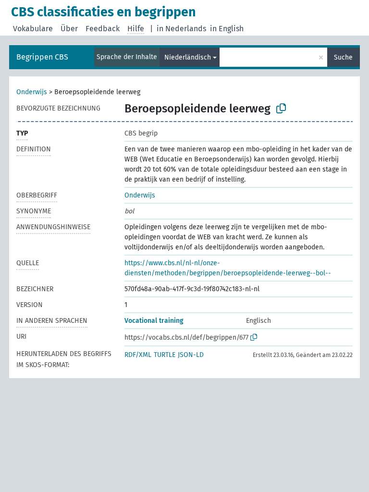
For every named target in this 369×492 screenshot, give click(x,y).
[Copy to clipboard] (281, 108)
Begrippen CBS (42, 57)
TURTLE (164, 355)
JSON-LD (191, 355)
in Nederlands (181, 28)
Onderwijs (31, 92)
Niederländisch (187, 57)
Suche (343, 57)
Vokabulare (33, 28)
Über (69, 28)
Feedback (103, 28)
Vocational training (154, 321)
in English (227, 28)
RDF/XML (137, 355)
